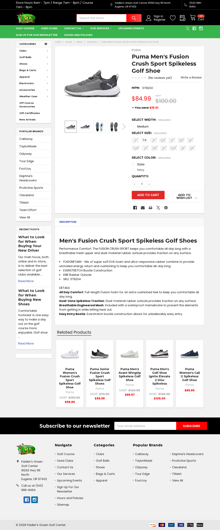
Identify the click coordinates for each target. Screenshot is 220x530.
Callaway (26, 139)
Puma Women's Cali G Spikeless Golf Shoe (189, 374)
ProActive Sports (31, 188)
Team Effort (27, 210)
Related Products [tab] (74, 332)
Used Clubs (49, 28)
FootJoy (25, 169)
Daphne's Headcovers (28, 178)
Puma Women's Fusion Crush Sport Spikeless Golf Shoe (70, 378)
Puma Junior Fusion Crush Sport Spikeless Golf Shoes (100, 376)
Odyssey (25, 154)
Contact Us (72, 28)
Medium (143, 126)
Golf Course (25, 28)
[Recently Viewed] (185, 18)
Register (160, 19)
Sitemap (63, 505)
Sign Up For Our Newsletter (36, 34)
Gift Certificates (29, 113)
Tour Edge (26, 161)
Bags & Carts (27, 70)
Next (124, 127)
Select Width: (151, 120)
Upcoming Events (131, 28)
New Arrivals (27, 119)
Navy (140, 170)
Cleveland (26, 195)
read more (26, 281)
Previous (60, 127)
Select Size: (149, 133)
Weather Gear (28, 96)
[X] (187, 28)
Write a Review (191, 77)
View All (24, 217)
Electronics (26, 83)
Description (67, 222)
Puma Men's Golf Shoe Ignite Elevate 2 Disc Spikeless (159, 376)
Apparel (24, 76)
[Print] (150, 207)
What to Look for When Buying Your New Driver (31, 244)
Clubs (23, 50)
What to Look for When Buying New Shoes (31, 297)
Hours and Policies (78, 34)
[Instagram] (201, 28)
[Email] (142, 207)
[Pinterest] (166, 207)
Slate (140, 164)
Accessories (27, 89)
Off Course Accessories (27, 104)
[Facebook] (194, 28)
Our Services (99, 28)
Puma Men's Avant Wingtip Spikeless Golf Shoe (130, 374)
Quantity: (140, 176)
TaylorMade (27, 146)
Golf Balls (25, 57)
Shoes (23, 63)
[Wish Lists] (175, 18)
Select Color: (151, 157)
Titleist (24, 203)
